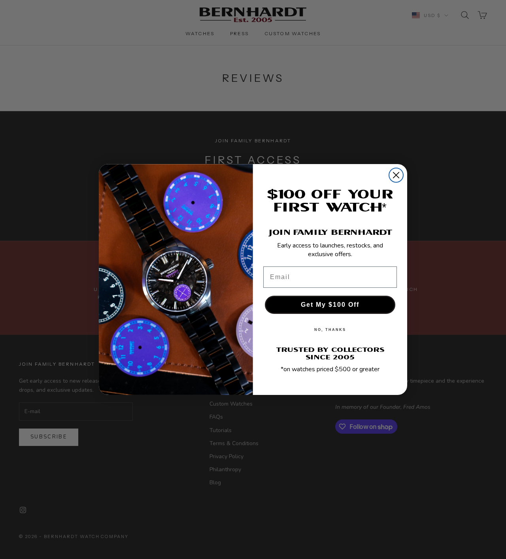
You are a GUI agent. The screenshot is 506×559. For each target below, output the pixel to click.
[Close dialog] (396, 175)
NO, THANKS (330, 330)
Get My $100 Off (330, 304)
